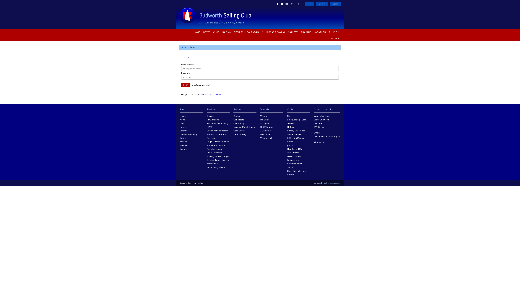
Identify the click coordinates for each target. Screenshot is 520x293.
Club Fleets (238, 119)
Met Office (265, 134)
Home (197, 32)
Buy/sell (334, 32)
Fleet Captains (294, 156)
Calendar (253, 32)
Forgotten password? (200, 85)
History (290, 127)
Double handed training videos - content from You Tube (217, 134)
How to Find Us (294, 149)
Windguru (264, 123)
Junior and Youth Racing (244, 127)
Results (238, 32)
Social (290, 167)
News (206, 32)
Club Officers (293, 152)
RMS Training (213, 119)
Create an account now (210, 94)
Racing (226, 32)
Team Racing (239, 134)
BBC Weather (267, 127)
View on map (320, 142)
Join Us (290, 145)
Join (309, 4)
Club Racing (238, 123)
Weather (320, 32)
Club (216, 32)
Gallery (293, 32)
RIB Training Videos (216, 167)
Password (185, 73)
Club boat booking (273, 32)
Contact (334, 38)
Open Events (239, 130)
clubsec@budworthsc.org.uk (327, 136)
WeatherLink (266, 138)
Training (306, 32)
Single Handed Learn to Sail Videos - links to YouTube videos (218, 145)
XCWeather (265, 130)
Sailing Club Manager (332, 183)
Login (335, 4)
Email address (187, 64)
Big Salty (264, 119)
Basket (322, 4)
